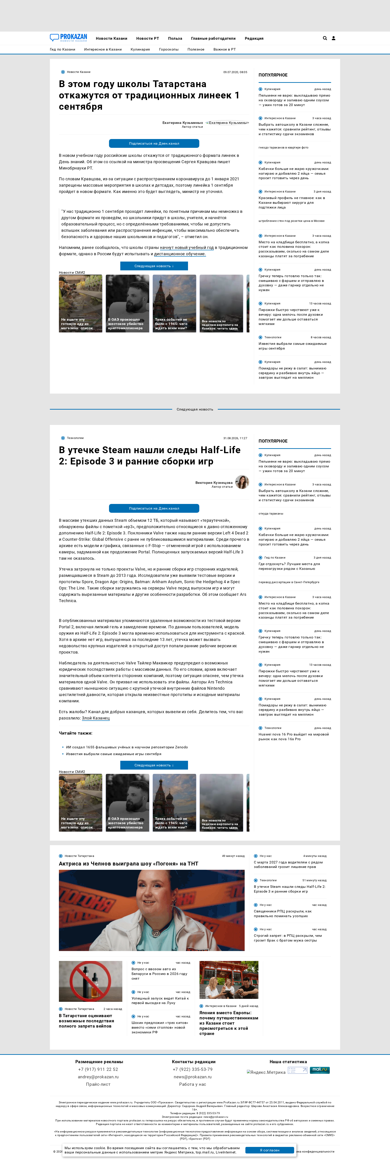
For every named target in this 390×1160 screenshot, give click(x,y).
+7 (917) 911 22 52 (98, 1069)
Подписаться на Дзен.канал (154, 143)
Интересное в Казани (280, 118)
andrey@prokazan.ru (98, 1076)
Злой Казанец (96, 718)
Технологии (273, 337)
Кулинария (272, 89)
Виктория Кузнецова (214, 482)
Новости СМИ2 (72, 272)
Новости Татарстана (79, 856)
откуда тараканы (271, 513)
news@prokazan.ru (193, 1076)
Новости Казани (79, 72)
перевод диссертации (274, 582)
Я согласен (269, 1150)
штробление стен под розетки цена (284, 221)
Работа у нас (192, 1084)
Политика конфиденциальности (310, 1151)
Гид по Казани (275, 557)
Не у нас (266, 856)
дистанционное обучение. (180, 253)
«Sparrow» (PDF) (199, 1138)
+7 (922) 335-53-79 (193, 1069)
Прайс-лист (98, 1084)
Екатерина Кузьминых (182, 123)
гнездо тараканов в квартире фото (283, 147)
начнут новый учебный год (187, 247)
